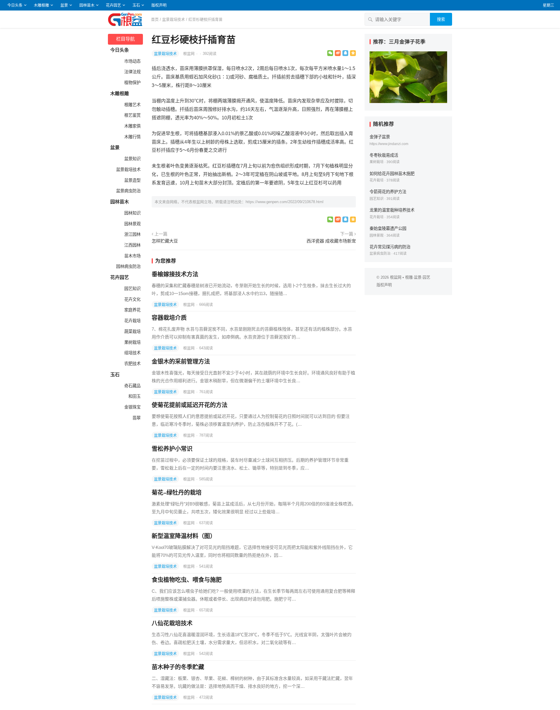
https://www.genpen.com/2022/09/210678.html (284, 202)
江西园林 (132, 245)
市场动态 (132, 61)
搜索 (441, 19)
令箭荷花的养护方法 (388, 191)
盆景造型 (132, 180)
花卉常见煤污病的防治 (390, 247)
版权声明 (159, 5)
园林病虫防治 (128, 266)
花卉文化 (132, 299)
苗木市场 (132, 256)
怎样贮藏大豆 (165, 240)
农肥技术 (132, 363)
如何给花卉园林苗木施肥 (392, 173)
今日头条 (14, 5)
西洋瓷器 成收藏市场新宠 (331, 240)
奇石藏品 (132, 385)
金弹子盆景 (380, 137)
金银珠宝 (132, 407)
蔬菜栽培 (132, 331)
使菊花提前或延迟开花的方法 (190, 405)
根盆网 (189, 53)
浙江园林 (132, 234)
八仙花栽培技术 (172, 623)
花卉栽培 (132, 320)
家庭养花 (132, 310)
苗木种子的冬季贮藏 (178, 667)
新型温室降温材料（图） (184, 536)
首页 (155, 19)
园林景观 (132, 223)
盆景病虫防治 (128, 191)
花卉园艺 (113, 5)
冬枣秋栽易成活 (384, 155)
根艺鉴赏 (132, 115)
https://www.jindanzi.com (389, 144)
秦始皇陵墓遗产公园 (388, 228)
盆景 (64, 5)
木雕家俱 (132, 126)
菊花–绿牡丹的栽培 (177, 492)
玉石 (136, 5)
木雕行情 (132, 137)
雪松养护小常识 (172, 449)
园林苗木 (86, 5)
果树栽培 (132, 342)
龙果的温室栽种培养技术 (392, 210)
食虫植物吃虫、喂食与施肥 (187, 580)
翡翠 (136, 418)
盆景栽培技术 (173, 19)
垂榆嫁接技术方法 (175, 274)
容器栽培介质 (169, 318)
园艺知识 (132, 288)
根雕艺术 (132, 104)
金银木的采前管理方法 (181, 361)
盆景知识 (132, 158)
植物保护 (132, 82)
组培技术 (132, 352)
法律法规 (132, 71)
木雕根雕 (41, 5)
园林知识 (132, 213)
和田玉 (134, 396)
